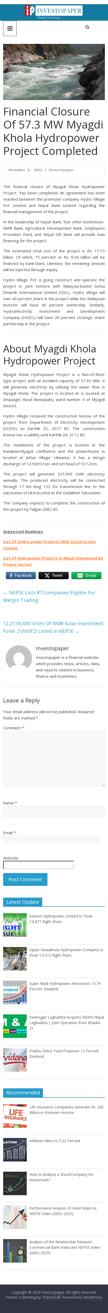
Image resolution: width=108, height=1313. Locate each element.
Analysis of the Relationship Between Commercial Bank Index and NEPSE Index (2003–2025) (64, 1247)
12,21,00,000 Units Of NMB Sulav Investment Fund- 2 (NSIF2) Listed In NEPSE (53, 627)
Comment (13, 727)
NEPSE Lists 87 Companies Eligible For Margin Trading (49, 596)
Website (10, 858)
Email (9, 832)
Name (10, 802)
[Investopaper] (54, 7)
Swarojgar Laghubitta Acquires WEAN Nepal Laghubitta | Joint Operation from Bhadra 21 (66, 1023)
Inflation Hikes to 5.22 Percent (54, 1140)
